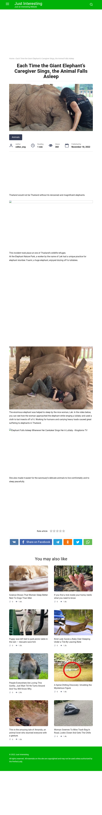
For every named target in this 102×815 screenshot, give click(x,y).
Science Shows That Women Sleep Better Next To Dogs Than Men (28, 596)
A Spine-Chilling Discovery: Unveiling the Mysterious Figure (73, 686)
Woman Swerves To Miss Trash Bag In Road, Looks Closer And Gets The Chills (72, 731)
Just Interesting (28, 3)
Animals (16, 137)
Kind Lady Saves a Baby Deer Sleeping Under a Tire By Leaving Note (72, 640)
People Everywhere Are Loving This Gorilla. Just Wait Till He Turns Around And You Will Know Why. (27, 685)
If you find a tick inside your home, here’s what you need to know (73, 596)
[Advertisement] (51, 35)
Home (11, 58)
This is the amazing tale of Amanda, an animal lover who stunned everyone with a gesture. (28, 732)
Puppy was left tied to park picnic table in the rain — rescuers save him (28, 640)
